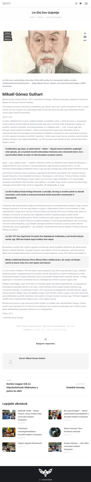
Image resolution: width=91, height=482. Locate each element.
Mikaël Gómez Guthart (60, 329)
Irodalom (8, 36)
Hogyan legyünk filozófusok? (30, 443)
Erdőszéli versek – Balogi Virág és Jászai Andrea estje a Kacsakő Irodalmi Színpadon (29, 415)
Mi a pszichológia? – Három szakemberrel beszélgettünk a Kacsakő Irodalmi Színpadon (76, 414)
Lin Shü (49, 329)
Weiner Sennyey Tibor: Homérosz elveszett (73, 430)
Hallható (7, 33)
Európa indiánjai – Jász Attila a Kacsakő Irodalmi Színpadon (76, 446)
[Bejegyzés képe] (8, 414)
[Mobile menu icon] (86, 3)
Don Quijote (36, 329)
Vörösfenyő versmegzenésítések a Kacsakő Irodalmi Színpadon (30, 431)
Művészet (8, 39)
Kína (43, 329)
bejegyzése (54, 326)
